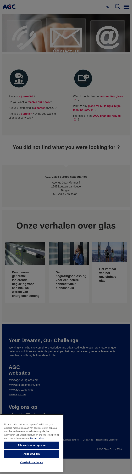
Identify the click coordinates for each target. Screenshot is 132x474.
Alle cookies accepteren (32, 445)
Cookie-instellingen (31, 462)
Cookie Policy (37, 438)
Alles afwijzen (32, 454)
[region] (31, 443)
